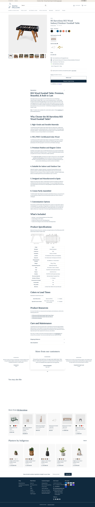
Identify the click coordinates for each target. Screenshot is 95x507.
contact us (60, 110)
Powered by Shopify (51, 504)
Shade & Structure (13, 10)
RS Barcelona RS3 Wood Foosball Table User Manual (42, 316)
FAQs (31, 488)
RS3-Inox (66, 31)
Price (52, 52)
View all (85, 440)
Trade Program (33, 493)
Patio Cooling (43, 10)
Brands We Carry (22, 483)
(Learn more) (59, 0)
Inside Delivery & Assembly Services (24, 485)
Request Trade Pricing (68, 81)
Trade (63, 10)
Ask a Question (34, 342)
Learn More (74, 70)
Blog (31, 486)
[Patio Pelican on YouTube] (57, 499)
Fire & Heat (24, 10)
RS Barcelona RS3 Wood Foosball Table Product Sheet (42, 315)
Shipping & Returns (35, 339)
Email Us (16, 0)
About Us (32, 483)
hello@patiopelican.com (59, 488)
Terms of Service (45, 488)
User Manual (57, 333)
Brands (51, 10)
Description (33, 90)
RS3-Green (60, 31)
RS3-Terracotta (63, 31)
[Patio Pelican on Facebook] (55, 499)
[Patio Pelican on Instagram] (53, 499)
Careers (31, 490)
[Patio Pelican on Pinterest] (59, 499)
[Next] (46, 56)
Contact (57, 10)
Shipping (52, 74)
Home (52, 18)
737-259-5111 (10, 0)
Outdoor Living (33, 10)
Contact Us (32, 492)
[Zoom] (28, 34)
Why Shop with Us (33, 484)
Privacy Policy (44, 486)
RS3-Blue (57, 31)
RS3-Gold (69, 31)
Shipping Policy (45, 483)
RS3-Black (52, 31)
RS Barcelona (53, 25)
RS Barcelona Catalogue (37, 318)
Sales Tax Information (46, 490)
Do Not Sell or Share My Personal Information (46, 492)
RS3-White (54, 31)
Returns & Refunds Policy (46, 484)
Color (54, 28)
